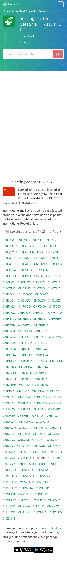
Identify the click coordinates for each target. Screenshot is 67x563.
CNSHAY (9, 409)
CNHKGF (24, 337)
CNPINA (9, 391)
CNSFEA (38, 391)
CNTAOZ (9, 452)
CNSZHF (55, 428)
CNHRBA (9, 343)
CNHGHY (41, 331)
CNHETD (39, 319)
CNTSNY (54, 458)
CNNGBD (9, 373)
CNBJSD (50, 240)
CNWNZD (26, 476)
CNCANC (9, 258)
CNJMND (24, 349)
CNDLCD (24, 300)
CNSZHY (24, 434)
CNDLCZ (54, 300)
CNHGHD (41, 325)
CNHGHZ (9, 337)
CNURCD (9, 470)
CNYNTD (9, 512)
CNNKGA (25, 373)
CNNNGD (9, 385)
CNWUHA (10, 482)
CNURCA (24, 464)
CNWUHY (10, 488)
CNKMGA (41, 355)
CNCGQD (9, 276)
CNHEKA (9, 319)
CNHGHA (25, 325)
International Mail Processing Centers (26, 11)
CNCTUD (9, 288)
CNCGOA (9, 270)
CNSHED (54, 409)
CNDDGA (9, 294)
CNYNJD (38, 506)
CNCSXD (38, 282)
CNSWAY (42, 422)
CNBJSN (36, 246)
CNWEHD (25, 470)
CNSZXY (53, 440)
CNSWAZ (9, 428)
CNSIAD (52, 416)
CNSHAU (56, 403)
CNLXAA (56, 361)
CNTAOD (39, 446)
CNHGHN (25, 331)
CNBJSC (36, 240)
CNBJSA (8, 240)
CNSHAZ (24, 409)
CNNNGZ (42, 385)
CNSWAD (26, 422)
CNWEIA (41, 470)
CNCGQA (41, 270)
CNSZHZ (39, 434)
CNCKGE (55, 276)
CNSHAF (9, 403)
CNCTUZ (54, 288)
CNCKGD (40, 276)
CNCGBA (56, 264)
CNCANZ (40, 264)
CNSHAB (9, 397)
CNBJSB (22, 240)
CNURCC (55, 464)
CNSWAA (10, 422)
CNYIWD (9, 506)
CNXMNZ (9, 500)
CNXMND (42, 488)
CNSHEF (9, 416)
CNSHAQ (40, 403)
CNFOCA (9, 306)
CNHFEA (54, 319)
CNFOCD (24, 306)
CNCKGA (25, 276)
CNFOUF (24, 312)
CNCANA (36, 252)
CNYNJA (24, 506)
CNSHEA (39, 409)
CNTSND (24, 458)
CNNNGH (26, 385)
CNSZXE (24, 440)
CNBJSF (21, 246)
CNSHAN (24, 403)
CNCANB (52, 252)
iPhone (42, 528)
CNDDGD (26, 294)
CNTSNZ (9, 464)
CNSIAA (38, 416)
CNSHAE (55, 397)
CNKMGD (9, 361)
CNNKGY (24, 379)
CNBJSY (8, 252)
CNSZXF (38, 440)
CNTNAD (55, 452)
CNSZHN (9, 434)
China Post (27, 36)
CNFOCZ (9, 312)
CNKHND (25, 355)
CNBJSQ (50, 246)
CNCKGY (9, 282)
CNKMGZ (25, 361)
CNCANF (56, 258)
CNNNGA (40, 379)
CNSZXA (54, 434)
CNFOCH (39, 306)
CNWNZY (43, 476)
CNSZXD (9, 440)
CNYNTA (53, 506)
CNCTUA (54, 282)
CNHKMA (56, 337)
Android (56, 528)
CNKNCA (41, 361)
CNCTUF (24, 288)
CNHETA (24, 319)
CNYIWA (54, 500)
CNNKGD (41, 373)
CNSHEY (23, 416)
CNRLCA (23, 391)
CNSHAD (40, 397)
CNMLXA (25, 367)
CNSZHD (40, 428)
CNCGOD (25, 270)
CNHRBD (25, 343)
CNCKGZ (24, 282)
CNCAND (25, 258)
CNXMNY (41, 494)
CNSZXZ (9, 446)
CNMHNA (10, 367)
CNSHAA (53, 391)
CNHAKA (39, 312)
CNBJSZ (22, 252)
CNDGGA (42, 294)
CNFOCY (55, 306)
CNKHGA (40, 349)
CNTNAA (39, 452)
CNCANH (9, 264)
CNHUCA (9, 349)
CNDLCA (9, 300)
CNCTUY (39, 288)
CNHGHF (9, 331)
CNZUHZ (9, 518)
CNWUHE (44, 482)
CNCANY (25, 264)
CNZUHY (55, 512)
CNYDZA (24, 500)
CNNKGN (9, 379)
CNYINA (40, 500)
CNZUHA (24, 512)
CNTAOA (23, 446)
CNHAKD (55, 312)
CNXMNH (25, 494)
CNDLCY (39, 300)
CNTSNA (9, 458)
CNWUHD (27, 482)
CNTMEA (24, 452)
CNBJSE (8, 246)
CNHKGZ (40, 337)
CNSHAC (24, 397)
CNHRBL (40, 343)
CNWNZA (10, 476)
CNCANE (40, 258)
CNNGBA (41, 367)
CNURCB (39, 464)
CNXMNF (9, 494)
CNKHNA (9, 355)
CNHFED (9, 325)
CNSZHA (25, 428)
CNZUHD (40, 512)
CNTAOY (54, 446)
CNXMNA (26, 488)
